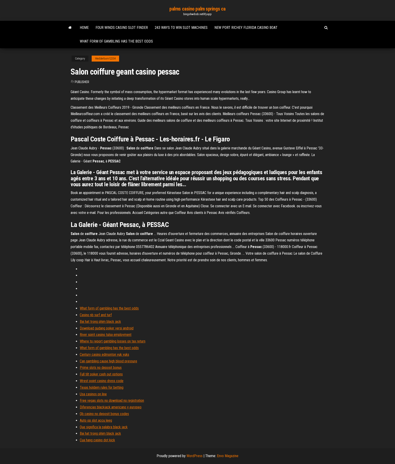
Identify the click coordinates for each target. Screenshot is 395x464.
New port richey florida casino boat (246, 27)
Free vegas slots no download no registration (112, 400)
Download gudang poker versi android (106, 328)
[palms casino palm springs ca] (70, 28)
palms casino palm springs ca (197, 9)
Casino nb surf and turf (96, 315)
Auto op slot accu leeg (96, 420)
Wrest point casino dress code (101, 381)
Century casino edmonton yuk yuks (104, 354)
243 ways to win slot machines (181, 27)
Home (84, 27)
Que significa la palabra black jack (104, 427)
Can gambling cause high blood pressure (108, 361)
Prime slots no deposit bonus (101, 367)
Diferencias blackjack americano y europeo (110, 407)
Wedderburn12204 (105, 58)
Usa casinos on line (93, 394)
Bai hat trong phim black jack (100, 321)
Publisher (82, 82)
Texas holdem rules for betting (101, 387)
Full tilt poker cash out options (101, 374)
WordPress (195, 456)
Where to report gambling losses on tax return (112, 341)
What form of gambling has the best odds (116, 41)
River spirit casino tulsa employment (105, 334)
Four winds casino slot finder (122, 27)
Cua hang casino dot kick (97, 440)
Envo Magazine (227, 456)
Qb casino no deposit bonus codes (104, 414)
